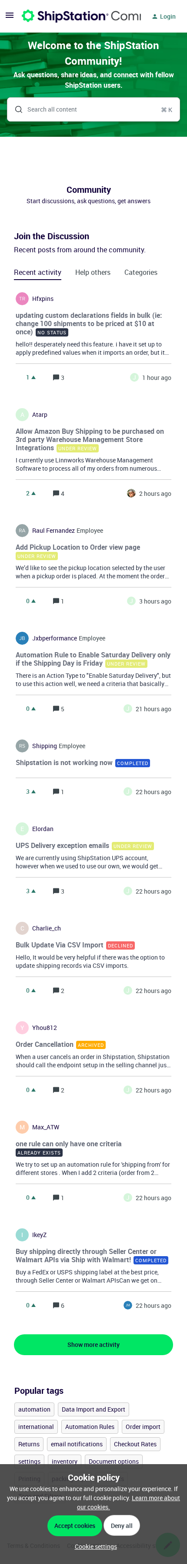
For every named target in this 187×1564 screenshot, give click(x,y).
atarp (39, 415)
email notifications (77, 1444)
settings (29, 1461)
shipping (44, 746)
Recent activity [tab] (37, 272)
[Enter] (15, 109)
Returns (29, 1444)
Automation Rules (89, 1426)
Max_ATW (45, 1127)
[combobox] (93, 109)
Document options (114, 1461)
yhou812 (44, 1028)
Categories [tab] (140, 272)
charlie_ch (46, 928)
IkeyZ (39, 1235)
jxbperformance (54, 638)
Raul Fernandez (53, 531)
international (36, 1426)
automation (34, 1409)
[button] (93, 1546)
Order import (143, 1426)
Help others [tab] (92, 272)
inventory (64, 1461)
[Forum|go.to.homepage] (76, 16)
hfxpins (42, 299)
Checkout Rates (135, 1444)
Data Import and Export (93, 1409)
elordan (42, 829)
